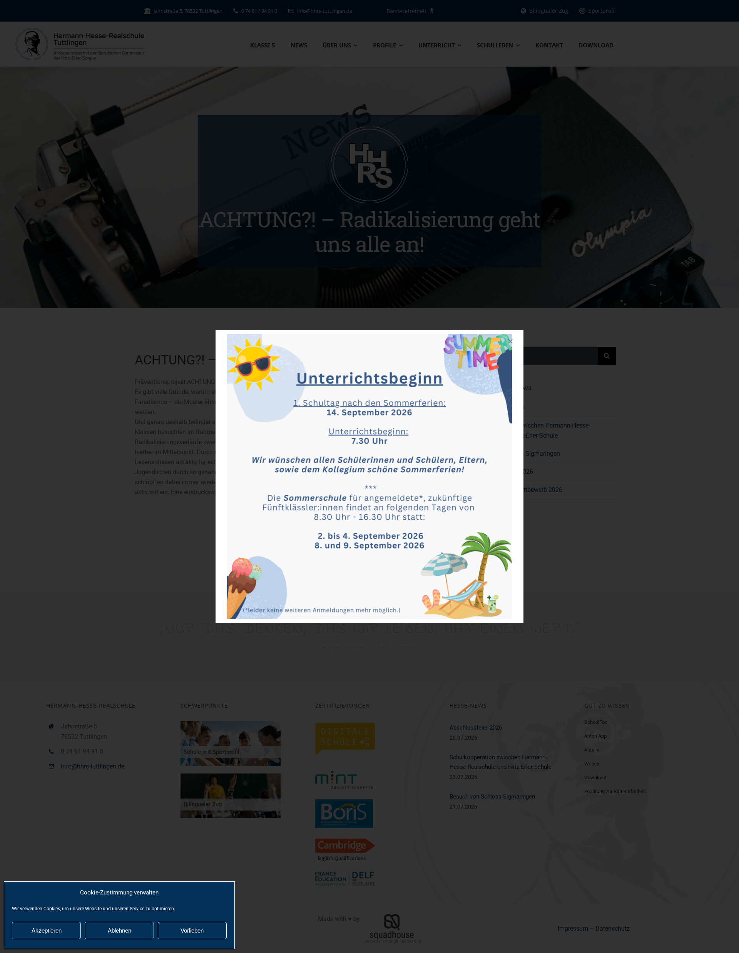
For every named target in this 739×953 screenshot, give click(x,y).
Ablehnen (119, 930)
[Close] (510, 341)
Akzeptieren (47, 930)
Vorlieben (192, 930)
